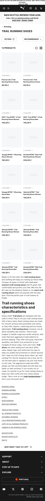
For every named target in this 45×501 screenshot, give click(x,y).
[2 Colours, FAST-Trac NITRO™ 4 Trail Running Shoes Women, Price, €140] (12, 107)
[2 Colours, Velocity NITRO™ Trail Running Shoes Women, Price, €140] (33, 182)
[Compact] (36, 48)
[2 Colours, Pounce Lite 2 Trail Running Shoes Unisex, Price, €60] (12, 69)
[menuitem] (4, 489)
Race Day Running (9, 404)
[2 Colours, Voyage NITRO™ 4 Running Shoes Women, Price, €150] (12, 144)
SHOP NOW (16, 20)
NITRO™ (5, 397)
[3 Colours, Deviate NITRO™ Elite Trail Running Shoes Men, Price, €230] (33, 257)
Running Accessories (11, 394)
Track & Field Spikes (10, 410)
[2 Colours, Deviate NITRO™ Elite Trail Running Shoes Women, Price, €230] (33, 144)
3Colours (27, 263)
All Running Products (11, 413)
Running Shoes (8, 387)
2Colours (5, 75)
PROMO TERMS (27, 20)
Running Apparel (9, 390)
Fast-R (4, 440)
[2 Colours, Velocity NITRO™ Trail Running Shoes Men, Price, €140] (33, 219)
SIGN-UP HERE (23, 4)
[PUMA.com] (22, 8)
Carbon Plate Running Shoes (14, 427)
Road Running (8, 401)
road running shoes (31, 376)
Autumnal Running (10, 417)
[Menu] (4, 8)
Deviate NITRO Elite (10, 437)
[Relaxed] (41, 48)
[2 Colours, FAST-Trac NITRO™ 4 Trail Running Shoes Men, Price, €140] (33, 107)
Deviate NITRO (7, 433)
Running (7, 27)
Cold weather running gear (14, 420)
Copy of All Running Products (15, 424)
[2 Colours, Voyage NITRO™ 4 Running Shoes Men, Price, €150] (12, 182)
